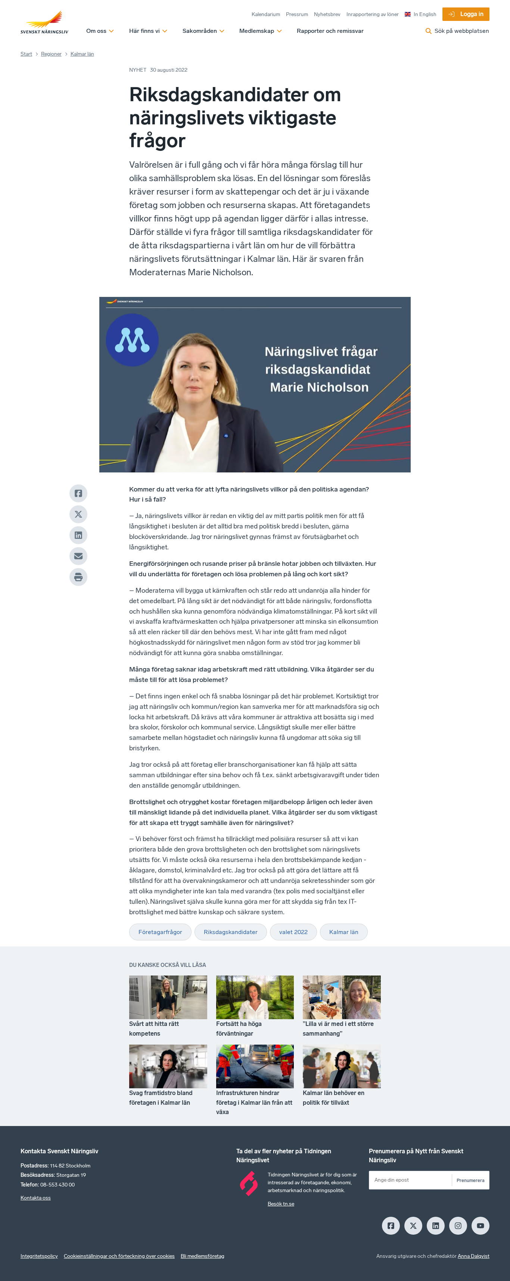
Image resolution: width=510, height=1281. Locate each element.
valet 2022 (293, 932)
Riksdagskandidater (231, 932)
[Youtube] (480, 1226)
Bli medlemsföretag (202, 1256)
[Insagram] (458, 1226)
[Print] (78, 577)
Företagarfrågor (160, 932)
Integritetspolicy (39, 1256)
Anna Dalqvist (473, 1256)
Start (26, 54)
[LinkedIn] (78, 535)
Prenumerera (471, 1180)
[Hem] (44, 22)
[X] (78, 514)
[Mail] (78, 556)
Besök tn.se (281, 1204)
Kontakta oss (36, 1198)
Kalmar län (82, 54)
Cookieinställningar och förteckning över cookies (119, 1256)
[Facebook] (78, 493)
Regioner (51, 54)
